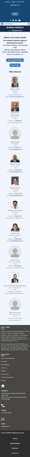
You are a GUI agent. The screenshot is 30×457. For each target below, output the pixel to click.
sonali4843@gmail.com (16, 241)
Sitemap (3, 380)
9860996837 (18, 239)
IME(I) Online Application (8, 358)
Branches (15, 448)
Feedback (3, 371)
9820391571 (18, 147)
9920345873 (18, 170)
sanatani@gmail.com (16, 149)
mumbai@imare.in (17, 54)
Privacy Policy (5, 374)
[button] (28, 24)
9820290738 (18, 216)
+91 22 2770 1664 (20, 2)
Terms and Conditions (7, 377)
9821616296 (18, 266)
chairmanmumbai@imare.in (16, 96)
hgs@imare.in (16, 5)
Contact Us (4, 368)
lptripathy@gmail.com (17, 171)
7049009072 (18, 120)
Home (9, 30)
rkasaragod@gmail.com (16, 195)
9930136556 (18, 193)
